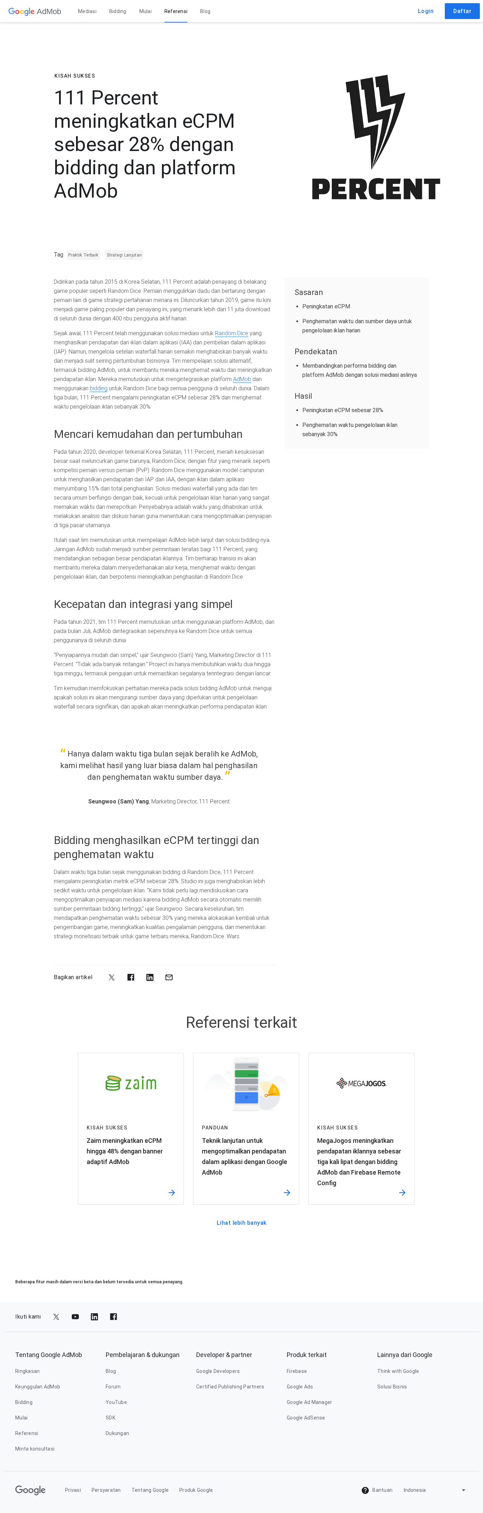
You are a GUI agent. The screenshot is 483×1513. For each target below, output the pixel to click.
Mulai (145, 11)
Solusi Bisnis (392, 1387)
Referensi (175, 11)
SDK (110, 1418)
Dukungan (117, 1433)
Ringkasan (27, 1371)
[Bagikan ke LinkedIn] (150, 977)
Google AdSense (306, 1418)
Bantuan (381, 1490)
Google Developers (218, 1371)
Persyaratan (106, 1490)
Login (426, 11)
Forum (113, 1387)
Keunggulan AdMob (37, 1387)
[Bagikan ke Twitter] (112, 977)
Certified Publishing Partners (230, 1387)
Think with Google (398, 1371)
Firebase (297, 1371)
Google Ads (300, 1387)
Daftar (462, 11)
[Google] (21, 11)
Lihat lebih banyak (242, 1222)
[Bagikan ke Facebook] (131, 977)
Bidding (118, 11)
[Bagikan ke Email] (169, 977)
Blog (205, 11)
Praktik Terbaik (83, 255)
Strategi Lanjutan (124, 255)
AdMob (242, 379)
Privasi (73, 1490)
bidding (98, 388)
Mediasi (87, 11)
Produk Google (196, 1490)
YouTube (116, 1402)
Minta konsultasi (34, 1449)
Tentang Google (150, 1490)
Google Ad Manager (309, 1402)
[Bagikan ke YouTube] (75, 1317)
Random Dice (231, 333)
